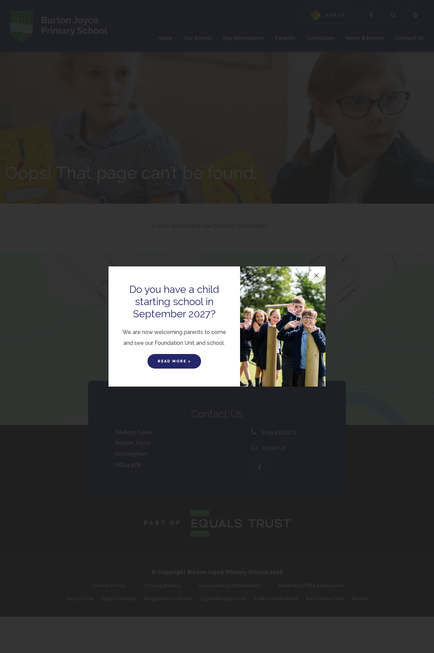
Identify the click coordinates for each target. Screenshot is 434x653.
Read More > (174, 361)
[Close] (316, 275)
